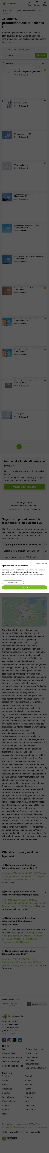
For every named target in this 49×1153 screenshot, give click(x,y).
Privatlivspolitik (41, 563)
